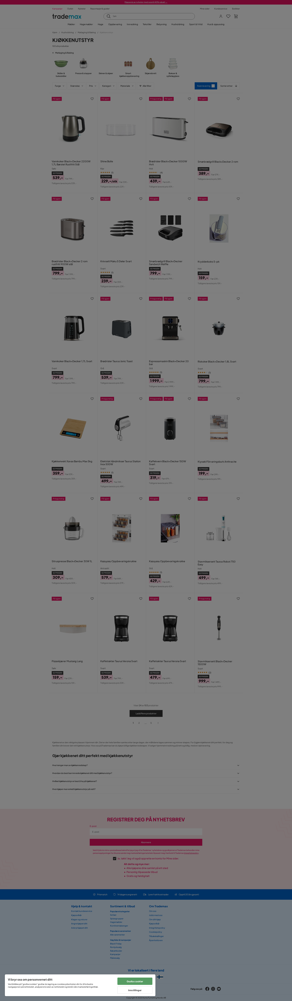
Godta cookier (135, 981)
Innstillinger (135, 990)
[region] (80, 985)
